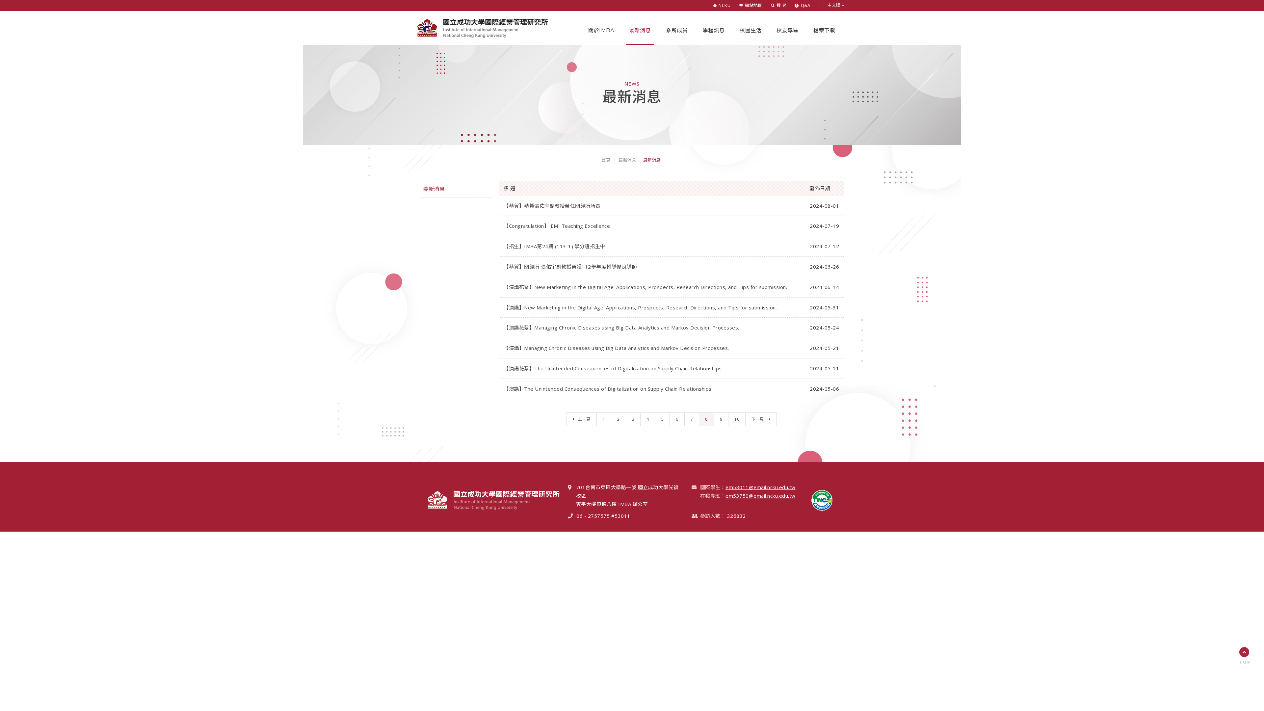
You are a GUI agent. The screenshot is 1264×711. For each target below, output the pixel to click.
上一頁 (584, 419)
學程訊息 (713, 30)
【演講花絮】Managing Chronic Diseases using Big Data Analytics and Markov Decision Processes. (621, 327)
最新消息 (640, 30)
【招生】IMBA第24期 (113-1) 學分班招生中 (554, 246)
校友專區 (787, 30)
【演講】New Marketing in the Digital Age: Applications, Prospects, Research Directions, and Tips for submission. (640, 307)
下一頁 (758, 419)
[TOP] (1244, 652)
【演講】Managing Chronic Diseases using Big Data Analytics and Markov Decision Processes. (616, 348)
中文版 (835, 5)
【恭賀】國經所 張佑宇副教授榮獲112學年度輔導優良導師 (570, 266)
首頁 (605, 160)
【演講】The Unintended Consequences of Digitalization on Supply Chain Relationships (608, 388)
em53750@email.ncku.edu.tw (760, 495)
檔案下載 (824, 30)
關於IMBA (601, 30)
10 (736, 419)
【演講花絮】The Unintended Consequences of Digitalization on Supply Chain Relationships (613, 368)
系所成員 (677, 30)
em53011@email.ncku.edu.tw (760, 487)
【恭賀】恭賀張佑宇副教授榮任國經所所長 (552, 205)
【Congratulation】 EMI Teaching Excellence (557, 226)
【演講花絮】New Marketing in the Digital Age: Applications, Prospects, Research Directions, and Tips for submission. (645, 287)
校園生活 (750, 30)
